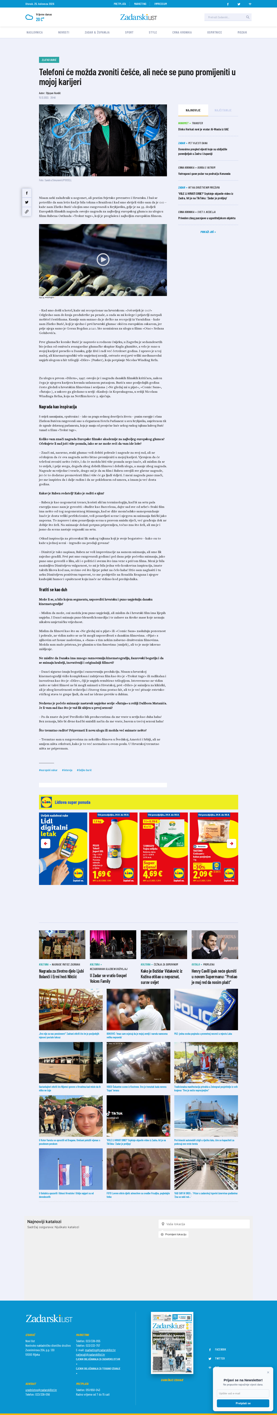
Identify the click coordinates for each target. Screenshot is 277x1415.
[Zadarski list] (138, 17)
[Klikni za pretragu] (248, 17)
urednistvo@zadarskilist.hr (41, 1390)
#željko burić (84, 770)
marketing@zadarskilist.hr (100, 1350)
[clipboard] (26, 211)
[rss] (250, 3)
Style (153, 32)
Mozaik (242, 32)
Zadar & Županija (97, 32)
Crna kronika (182, 32)
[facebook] (227, 3)
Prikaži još (207, 232)
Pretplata (120, 3)
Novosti (63, 32)
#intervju (67, 770)
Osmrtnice (214, 32)
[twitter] (238, 3)
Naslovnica (35, 32)
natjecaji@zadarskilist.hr (90, 1354)
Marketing (140, 3)
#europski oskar (48, 770)
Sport (129, 32)
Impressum (160, 3)
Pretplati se (243, 1403)
